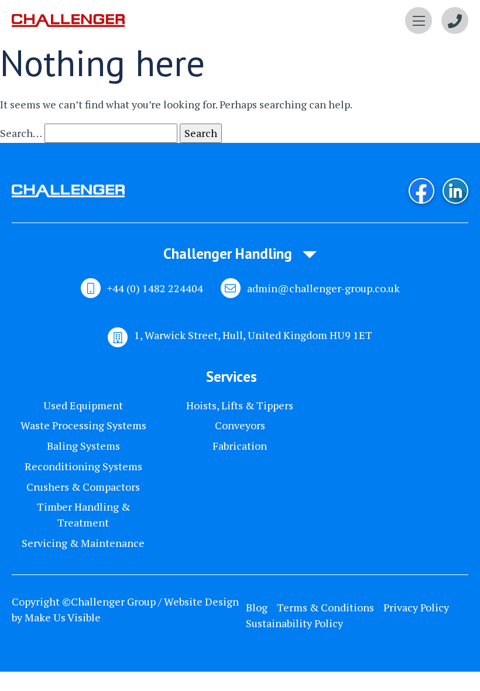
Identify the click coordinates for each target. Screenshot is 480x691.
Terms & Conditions (325, 607)
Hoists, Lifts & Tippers (239, 405)
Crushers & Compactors (83, 487)
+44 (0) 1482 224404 (155, 288)
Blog (257, 607)
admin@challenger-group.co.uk (323, 288)
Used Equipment (83, 405)
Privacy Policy (416, 607)
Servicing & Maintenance (83, 543)
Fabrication (239, 446)
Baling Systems (83, 446)
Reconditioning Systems (83, 466)
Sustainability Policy (294, 623)
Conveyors (240, 425)
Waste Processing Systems (83, 425)
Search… (21, 133)
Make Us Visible (63, 617)
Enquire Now (454, 20)
